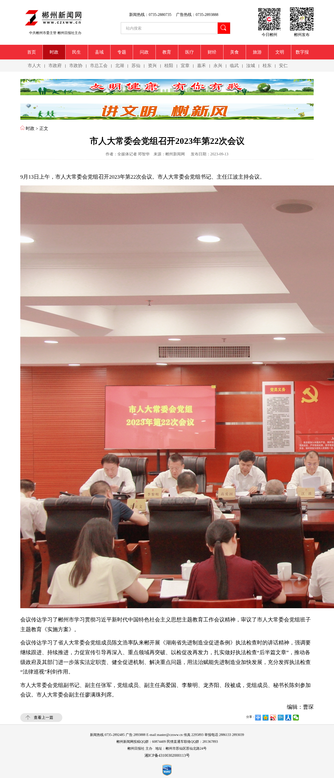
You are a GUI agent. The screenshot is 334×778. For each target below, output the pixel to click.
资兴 (152, 65)
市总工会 (99, 65)
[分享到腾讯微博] (281, 718)
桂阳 (168, 65)
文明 (279, 52)
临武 (234, 65)
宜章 (185, 65)
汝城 (250, 65)
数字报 (302, 52)
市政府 (55, 65)
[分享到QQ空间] (266, 718)
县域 (99, 52)
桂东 (267, 65)
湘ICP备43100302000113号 (167, 755)
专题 (121, 52)
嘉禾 (201, 65)
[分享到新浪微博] (273, 718)
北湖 (119, 65)
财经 (212, 52)
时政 (54, 52)
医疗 (189, 52)
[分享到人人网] (288, 718)
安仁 (283, 65)
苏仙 (136, 65)
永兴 (217, 65)
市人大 (34, 65)
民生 (76, 52)
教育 (166, 52)
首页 (31, 52)
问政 (144, 52)
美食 (234, 52)
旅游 (257, 52)
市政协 (75, 65)
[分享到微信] (296, 718)
